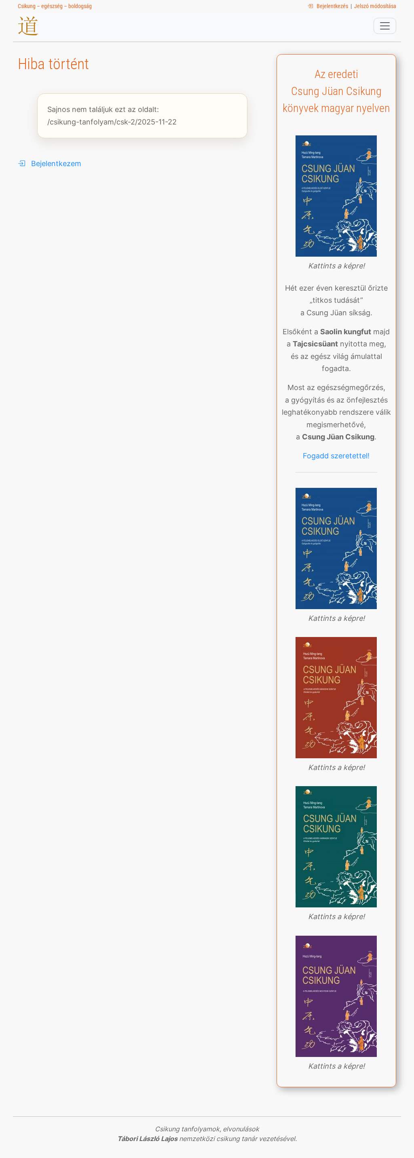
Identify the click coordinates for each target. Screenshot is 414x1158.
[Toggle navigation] (385, 26)
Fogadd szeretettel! (336, 455)
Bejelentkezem (53, 163)
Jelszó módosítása (375, 6)
